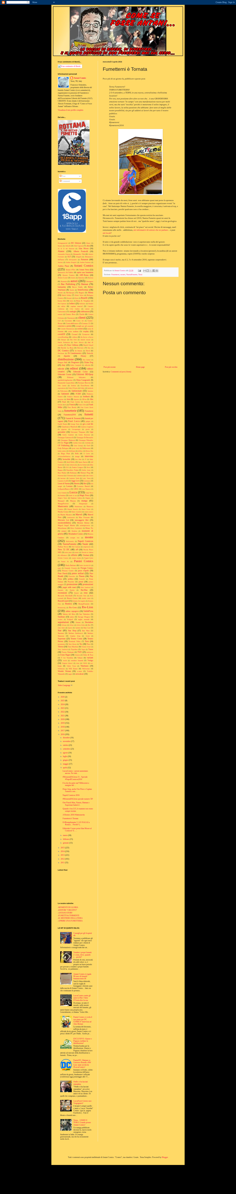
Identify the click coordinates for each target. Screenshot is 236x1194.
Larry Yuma (86, 478)
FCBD (78, 394)
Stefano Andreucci (76, 633)
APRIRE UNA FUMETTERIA (70, 921)
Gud (88, 445)
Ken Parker (62, 473)
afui (88, 246)
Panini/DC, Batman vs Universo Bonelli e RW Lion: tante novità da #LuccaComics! (82, 1063)
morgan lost (74, 538)
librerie (76, 483)
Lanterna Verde (74, 478)
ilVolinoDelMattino (64, 456)
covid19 (61, 334)
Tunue (90, 649)
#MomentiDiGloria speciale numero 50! (78, 799)
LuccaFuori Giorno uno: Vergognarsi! (82, 1102)
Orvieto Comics (63, 558)
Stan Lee (86, 628)
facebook (90, 388)
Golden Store (77, 443)
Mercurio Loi (63, 520)
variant (90, 657)
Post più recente (110, 367)
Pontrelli (82, 579)
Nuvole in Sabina (87, 552)
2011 (63, 862)
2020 (63, 719)
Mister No (89, 528)
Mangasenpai (83, 504)
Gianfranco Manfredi (70, 427)
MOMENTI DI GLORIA (68, 907)
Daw (89, 348)
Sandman (61, 617)
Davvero (80, 348)
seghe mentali (83, 619)
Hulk (77, 453)
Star (59, 630)
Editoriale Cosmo (64, 374)
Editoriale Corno (80, 372)
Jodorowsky (73, 465)
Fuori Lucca (74, 421)
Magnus (88, 498)
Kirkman (73, 473)
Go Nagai (64, 443)
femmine (60, 399)
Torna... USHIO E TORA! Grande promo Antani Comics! (82, 1122)
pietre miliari (78, 573)
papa (59, 568)
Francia (72, 404)
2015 (63, 848)
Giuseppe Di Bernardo (85, 437)
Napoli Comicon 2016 (71, 795)
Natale (85, 544)
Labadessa (79, 475)
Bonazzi (69, 298)
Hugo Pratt (65, 453)
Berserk (60, 293)
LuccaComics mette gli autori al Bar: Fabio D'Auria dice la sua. (82, 997)
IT (85, 459)
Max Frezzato (84, 517)
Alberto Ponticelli (80, 251)
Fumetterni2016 (70, 415)
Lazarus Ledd (63, 481)
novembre (67, 741)
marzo (65, 835)
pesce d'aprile (83, 570)
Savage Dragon (84, 617)
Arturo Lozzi (62, 278)
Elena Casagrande (83, 380)
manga (84, 500)
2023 (63, 708)
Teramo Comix (76, 639)
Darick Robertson (64, 342)
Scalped (70, 619)
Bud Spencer (62, 303)
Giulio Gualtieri (68, 435)
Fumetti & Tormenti (73, 418)
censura (60, 314)
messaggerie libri (82, 520)
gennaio (66, 843)
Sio (89, 625)
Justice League (77, 467)
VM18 (85, 663)
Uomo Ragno (65, 655)
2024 (63, 704)
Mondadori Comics (75, 534)
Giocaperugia (76, 429)
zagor (70, 674)
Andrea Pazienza (85, 262)
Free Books (72, 407)
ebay (63, 365)
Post (63, 176)
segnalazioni (63, 622)
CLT (59, 321)
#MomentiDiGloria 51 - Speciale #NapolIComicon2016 (75, 778)
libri (85, 483)
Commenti (65, 181)
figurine (76, 399)
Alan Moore (84, 248)
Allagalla (79, 257)
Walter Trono (71, 666)
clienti (82, 317)
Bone (76, 298)
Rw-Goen (73, 607)
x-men (79, 671)
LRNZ (76, 489)
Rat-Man (84, 590)
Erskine (73, 385)
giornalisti (61, 432)
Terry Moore (73, 644)
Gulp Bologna (63, 448)
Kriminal (61, 475)
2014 (63, 851)
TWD (79, 652)
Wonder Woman (64, 671)
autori (74, 281)
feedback (86, 396)
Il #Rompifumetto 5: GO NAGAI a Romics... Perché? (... (76, 823)
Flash (64, 402)
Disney (83, 356)
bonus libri (62, 301)
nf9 (77, 549)
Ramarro (60, 590)
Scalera (60, 619)
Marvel (79, 514)
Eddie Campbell (75, 365)
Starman (61, 633)
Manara (73, 501)
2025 (63, 700)
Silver (72, 625)
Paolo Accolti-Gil (85, 565)
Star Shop (72, 630)
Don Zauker (87, 360)
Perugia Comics (87, 568)
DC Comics (63, 350)
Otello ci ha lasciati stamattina (80, 1083)
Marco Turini (86, 509)
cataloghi (72, 311)
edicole (61, 368)
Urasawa (77, 655)
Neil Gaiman (76, 547)
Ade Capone (78, 246)
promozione (72, 584)
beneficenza (83, 289)
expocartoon (62, 388)
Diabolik (90, 353)
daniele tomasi (85, 340)
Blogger (165, 1157)
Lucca (73, 492)
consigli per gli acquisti (84, 326)
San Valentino (84, 614)
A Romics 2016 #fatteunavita (74, 815)
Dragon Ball (62, 362)
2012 (63, 859)
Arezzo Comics (68, 275)
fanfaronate (77, 390)
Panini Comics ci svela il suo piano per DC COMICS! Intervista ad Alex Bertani (82, 1020)
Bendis (72, 290)
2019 (63, 723)
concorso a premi (64, 326)
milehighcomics (85, 525)
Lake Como (89, 475)
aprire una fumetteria (85, 272)
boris (71, 301)
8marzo (60, 246)
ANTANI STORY (65, 913)
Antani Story (84, 270)
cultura (74, 337)
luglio (65, 756)
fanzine (90, 391)
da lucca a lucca (87, 337)
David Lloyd (88, 345)
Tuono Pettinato (68, 652)
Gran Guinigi (78, 445)
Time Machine (73, 647)
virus (77, 663)
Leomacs (87, 481)
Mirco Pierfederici (76, 528)
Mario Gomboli (76, 512)
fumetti (88, 414)
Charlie (81, 314)
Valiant (80, 658)
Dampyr (63, 340)
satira (72, 617)
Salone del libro (69, 614)
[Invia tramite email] (144, 270)
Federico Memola (73, 397)
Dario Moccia (78, 342)
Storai (88, 636)
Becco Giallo (77, 287)
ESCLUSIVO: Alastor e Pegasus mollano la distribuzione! (82, 1041)
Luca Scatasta (62, 493)
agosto (65, 753)
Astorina (81, 278)
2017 (63, 730)
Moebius (74, 531)
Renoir (76, 593)
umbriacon (89, 652)
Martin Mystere (66, 515)
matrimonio (71, 517)
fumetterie (70, 410)
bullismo (82, 303)
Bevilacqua (70, 293)
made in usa (73, 495)
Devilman (61, 353)
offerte (74, 555)
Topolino (74, 649)
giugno (66, 760)
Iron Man (78, 459)
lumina (62, 495)
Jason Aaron (82, 462)
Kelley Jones (86, 470)
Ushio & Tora (88, 655)
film (91, 399)
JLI (66, 465)
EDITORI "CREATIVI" (67, 910)
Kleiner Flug (85, 473)
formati (60, 405)
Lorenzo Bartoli (83, 486)
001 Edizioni (76, 243)
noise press (68, 552)
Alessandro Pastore (64, 254)
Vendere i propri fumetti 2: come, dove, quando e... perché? (82, 954)
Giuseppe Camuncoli (65, 437)
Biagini (81, 293)
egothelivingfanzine (65, 380)
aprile (65, 767)
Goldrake (88, 443)
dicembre (66, 737)
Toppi (83, 649)
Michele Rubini (83, 523)
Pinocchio (72, 576)
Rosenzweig (62, 607)
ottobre (66, 745)
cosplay (86, 331)
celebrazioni (84, 311)
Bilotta (90, 292)
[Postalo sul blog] (147, 270)
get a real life (88, 424)
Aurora (90, 278)
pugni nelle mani (69, 587)
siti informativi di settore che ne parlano (150, 230)
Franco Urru (82, 405)
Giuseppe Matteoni (68, 440)
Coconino (68, 321)
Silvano (64, 625)
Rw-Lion (87, 607)
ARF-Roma (83, 275)
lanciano (63, 478)
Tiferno (60, 647)
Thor (88, 644)
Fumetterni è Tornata (70, 818)
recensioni (62, 592)
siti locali (107, 233)
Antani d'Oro (71, 270)
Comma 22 (86, 323)
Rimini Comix (72, 598)
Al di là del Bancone (66, 248)
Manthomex (78, 506)
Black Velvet (79, 295)
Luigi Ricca (89, 493)
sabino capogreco (72, 611)
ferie (68, 399)
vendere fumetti (77, 660)
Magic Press (84, 495)
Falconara (64, 391)
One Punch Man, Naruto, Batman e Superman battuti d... (76, 803)
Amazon (84, 259)
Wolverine (86, 669)
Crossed (75, 334)
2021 (63, 716)
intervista (89, 456)
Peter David (62, 573)
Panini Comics (83, 561)
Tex (80, 644)
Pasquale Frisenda (71, 568)
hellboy (80, 451)
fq (65, 405)
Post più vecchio (171, 367)
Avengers (89, 281)
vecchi (65, 660)
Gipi (91, 432)
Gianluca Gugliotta (87, 427)
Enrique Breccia (84, 383)
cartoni (87, 309)
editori (74, 368)
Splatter (77, 628)
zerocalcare (79, 674)
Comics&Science (72, 323)
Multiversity (70, 541)
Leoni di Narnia (64, 483)
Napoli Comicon (85, 541)
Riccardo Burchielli (65, 596)
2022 (63, 712)
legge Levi (75, 481)
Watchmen (84, 666)
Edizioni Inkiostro (76, 377)
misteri (63, 531)
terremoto (61, 644)
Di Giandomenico (75, 353)
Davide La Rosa (67, 348)
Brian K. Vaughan (83, 301)
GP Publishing (64, 445)
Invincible (66, 459)
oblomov (63, 555)
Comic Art (80, 321)
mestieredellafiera (64, 523)
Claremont (71, 318)
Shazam (78, 622)
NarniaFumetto (131, 274)
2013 (63, 855)
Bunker (90, 303)
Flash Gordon (75, 402)
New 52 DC (64, 549)
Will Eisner (73, 669)
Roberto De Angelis (79, 601)
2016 (63, 734)
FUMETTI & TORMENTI (68, 915)
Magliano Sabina (76, 498)
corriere (80, 329)
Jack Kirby (71, 462)
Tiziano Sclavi (86, 647)
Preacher (71, 582)
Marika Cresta (63, 512)
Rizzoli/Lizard (63, 601)
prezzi (81, 582)
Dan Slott (73, 340)
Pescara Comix (68, 571)
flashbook (87, 402)
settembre (67, 749)
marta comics (89, 512)
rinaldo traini (86, 598)
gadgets (88, 421)
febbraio (66, 839)
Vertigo (90, 660)
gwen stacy (75, 448)
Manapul (61, 501)
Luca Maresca (86, 489)
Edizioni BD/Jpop (84, 374)
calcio (63, 306)
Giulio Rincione (84, 435)
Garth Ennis (62, 424)
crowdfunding (63, 337)
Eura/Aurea (85, 385)
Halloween (86, 448)
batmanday (62, 287)
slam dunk (61, 628)
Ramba (72, 590)
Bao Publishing (68, 284)
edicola (87, 365)
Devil (88, 351)
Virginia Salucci (67, 663)
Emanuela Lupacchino (66, 383)
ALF (69, 257)
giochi (88, 429)
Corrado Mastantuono (67, 329)
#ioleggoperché (62, 243)
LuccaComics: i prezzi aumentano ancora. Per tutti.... (75, 772)
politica (70, 579)
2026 (63, 697)
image (77, 456)
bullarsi (72, 303)
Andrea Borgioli (71, 262)
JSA (67, 467)
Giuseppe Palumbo (86, 440)
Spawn (70, 628)
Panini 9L (65, 561)
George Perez (75, 424)
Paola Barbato (71, 565)
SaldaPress (88, 611)
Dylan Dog (88, 362)
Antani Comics (80, 78)
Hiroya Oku (89, 451)
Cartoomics (62, 311)
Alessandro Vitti (79, 254)
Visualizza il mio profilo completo (70, 110)
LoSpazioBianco (64, 489)
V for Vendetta (67, 658)
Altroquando (73, 260)
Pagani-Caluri (88, 558)
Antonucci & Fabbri (65, 272)
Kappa (60, 470)
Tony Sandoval (63, 649)
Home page (140, 367)
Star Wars (86, 631)
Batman (84, 284)
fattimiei (65, 393)
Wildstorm (61, 669)
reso (85, 592)
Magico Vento (62, 498)
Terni (140, 274)
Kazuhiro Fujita (72, 470)
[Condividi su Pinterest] (156, 270)
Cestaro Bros (70, 314)
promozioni (88, 584)
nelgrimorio (87, 547)
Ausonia (64, 281)
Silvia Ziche (81, 625)
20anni (88, 243)
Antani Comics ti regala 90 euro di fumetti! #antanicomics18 (82, 976)
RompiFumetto (84, 604)
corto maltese (73, 331)
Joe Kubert (83, 465)
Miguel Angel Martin (66, 525)
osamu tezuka (76, 558)
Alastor (61, 251)
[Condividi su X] (150, 270)
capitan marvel (77, 306)
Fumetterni (115, 274)
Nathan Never (63, 547)
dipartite (67, 356)
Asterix (73, 278)
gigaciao (64, 429)
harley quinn (62, 451)
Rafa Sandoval (85, 587)
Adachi (68, 246)
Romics (68, 603)
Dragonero (75, 362)
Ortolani (86, 555)
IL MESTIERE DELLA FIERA (70, 918)
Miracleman (62, 528)
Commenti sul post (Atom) (121, 372)
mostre (122, 274)
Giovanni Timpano (78, 432)
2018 (63, 727)
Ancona (60, 262)
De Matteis (78, 351)
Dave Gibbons (73, 345)
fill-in (84, 399)
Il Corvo (87, 453)
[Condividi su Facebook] (153, 270)
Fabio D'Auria (73, 388)
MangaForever (63, 504)
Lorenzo (69, 486)
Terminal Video (75, 641)
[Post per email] (139, 270)
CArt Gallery (75, 309)
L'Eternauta (70, 475)
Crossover (86, 334)
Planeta (81, 576)
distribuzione (66, 359)
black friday (66, 295)
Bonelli (84, 298)
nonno (77, 552)
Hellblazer (72, 451)
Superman (62, 639)
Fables (82, 388)
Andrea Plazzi (63, 266)
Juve (88, 467)
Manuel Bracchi (72, 509)
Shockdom (89, 622)
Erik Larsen (62, 385)
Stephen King (75, 636)
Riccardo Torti (81, 596)
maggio (66, 764)
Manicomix (63, 506)
